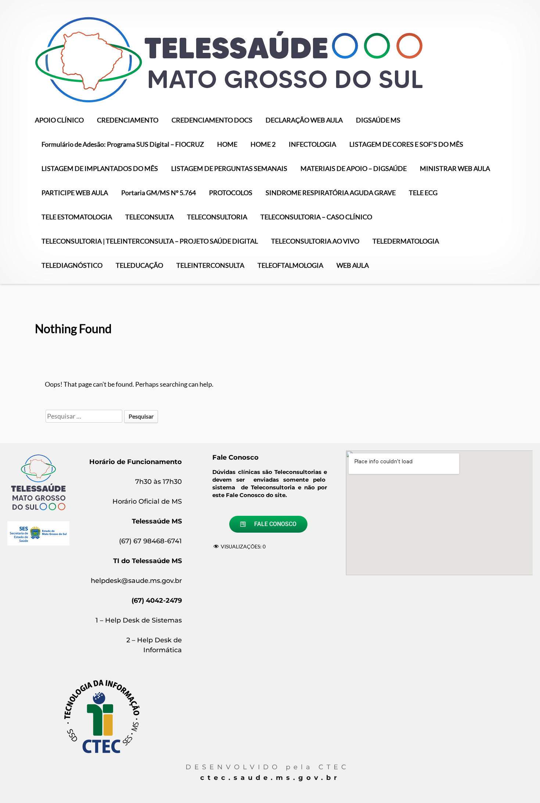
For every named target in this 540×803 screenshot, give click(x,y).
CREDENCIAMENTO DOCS (212, 120)
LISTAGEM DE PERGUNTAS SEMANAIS (229, 168)
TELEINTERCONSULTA (210, 265)
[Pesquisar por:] (84, 416)
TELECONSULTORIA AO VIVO (315, 241)
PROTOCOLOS (230, 193)
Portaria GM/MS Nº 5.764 (158, 193)
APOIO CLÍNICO (59, 120)
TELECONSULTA (149, 217)
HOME (227, 144)
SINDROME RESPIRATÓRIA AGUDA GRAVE (331, 193)
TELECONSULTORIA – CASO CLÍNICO (316, 217)
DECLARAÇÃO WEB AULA (304, 120)
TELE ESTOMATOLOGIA (77, 217)
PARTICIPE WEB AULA (75, 193)
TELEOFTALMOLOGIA (290, 265)
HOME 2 (263, 144)
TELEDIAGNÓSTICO (72, 265)
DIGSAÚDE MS (378, 120)
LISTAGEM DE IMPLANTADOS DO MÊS (100, 168)
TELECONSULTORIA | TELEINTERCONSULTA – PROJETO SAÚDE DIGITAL (150, 241)
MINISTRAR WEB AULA (455, 168)
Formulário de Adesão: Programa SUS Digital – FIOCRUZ (123, 144)
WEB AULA (352, 265)
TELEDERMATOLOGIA (405, 241)
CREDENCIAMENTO (127, 120)
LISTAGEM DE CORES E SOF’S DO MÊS (406, 144)
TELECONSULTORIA (217, 217)
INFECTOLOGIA (312, 144)
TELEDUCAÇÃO (139, 265)
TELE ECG (423, 193)
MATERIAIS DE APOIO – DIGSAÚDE (353, 168)
